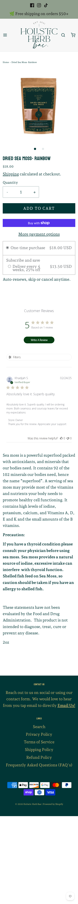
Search (39, 726)
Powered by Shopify (53, 804)
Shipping (11, 174)
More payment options (39, 234)
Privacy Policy (39, 734)
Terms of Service (39, 742)
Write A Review (39, 340)
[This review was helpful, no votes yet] (61, 438)
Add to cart (39, 208)
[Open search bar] (63, 35)
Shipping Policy (39, 749)
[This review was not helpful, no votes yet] (68, 438)
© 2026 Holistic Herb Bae (28, 804)
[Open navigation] (5, 35)
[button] (39, 106)
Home (6, 62)
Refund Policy (39, 757)
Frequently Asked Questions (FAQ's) (39, 765)
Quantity (10, 182)
